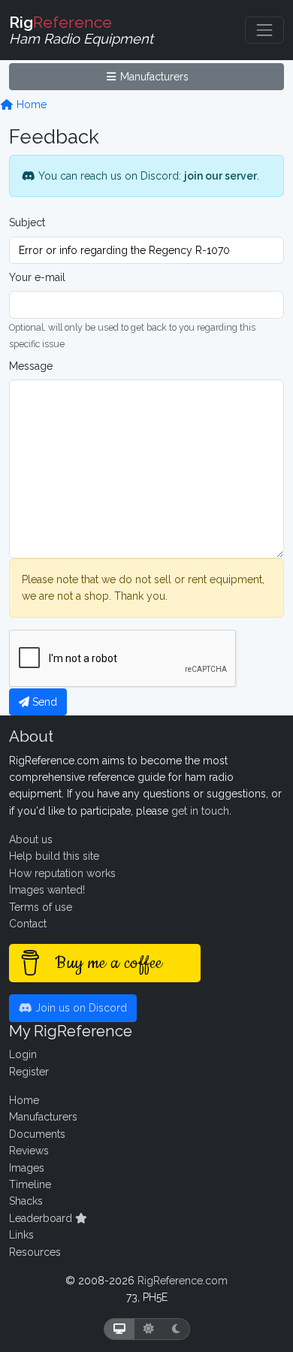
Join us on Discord (79, 1008)
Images (26, 1168)
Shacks (26, 1201)
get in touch (200, 811)
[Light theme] (148, 1329)
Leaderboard (42, 1218)
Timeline (30, 1184)
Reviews (29, 1151)
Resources (35, 1252)
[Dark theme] (176, 1329)
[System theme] (119, 1329)
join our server (220, 176)
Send (43, 702)
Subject (27, 222)
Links (21, 1235)
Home (30, 104)
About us (31, 839)
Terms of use (40, 907)
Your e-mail (37, 277)
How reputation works (62, 873)
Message (31, 366)
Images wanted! (47, 890)
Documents (37, 1134)
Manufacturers (153, 77)
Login (23, 1054)
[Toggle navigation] (264, 30)
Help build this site (54, 856)
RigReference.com (182, 1281)
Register (29, 1072)
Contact (28, 924)
